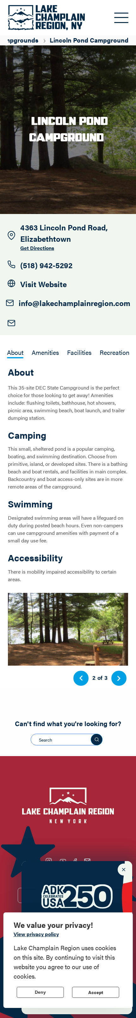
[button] (81, 678)
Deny (40, 992)
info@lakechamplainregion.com (74, 303)
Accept (95, 992)
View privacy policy (36, 934)
